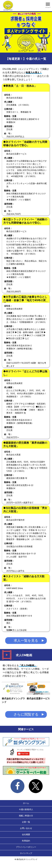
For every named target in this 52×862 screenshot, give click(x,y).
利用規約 (26, 840)
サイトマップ (26, 853)
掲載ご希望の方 (26, 815)
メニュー (48, 7)
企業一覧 (26, 822)
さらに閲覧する (26, 714)
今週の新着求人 (26, 809)
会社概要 (26, 834)
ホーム (26, 803)
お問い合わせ (26, 828)
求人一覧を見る (26, 640)
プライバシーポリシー (26, 847)
